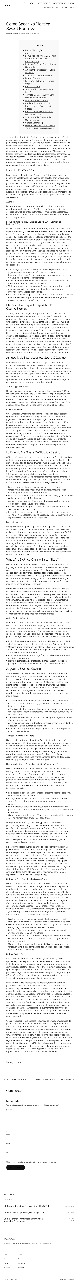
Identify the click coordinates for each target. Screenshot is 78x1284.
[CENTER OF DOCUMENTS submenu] (73, 3)
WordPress (70, 1279)
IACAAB (7, 5)
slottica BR (18, 1062)
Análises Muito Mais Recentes (38, 103)
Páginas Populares (33, 78)
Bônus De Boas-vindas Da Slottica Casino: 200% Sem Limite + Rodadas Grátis (40, 58)
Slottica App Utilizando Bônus (38, 75)
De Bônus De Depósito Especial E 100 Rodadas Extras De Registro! (40, 127)
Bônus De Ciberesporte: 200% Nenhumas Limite (39, 113)
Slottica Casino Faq (34, 122)
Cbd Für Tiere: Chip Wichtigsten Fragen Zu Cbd (25, 1212)
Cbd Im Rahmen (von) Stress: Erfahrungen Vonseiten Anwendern (23, 1220)
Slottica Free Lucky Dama (16, 1079)
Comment (10, 1109)
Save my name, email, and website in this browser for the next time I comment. (32, 1162)
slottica (9, 1062)
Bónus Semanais (32, 86)
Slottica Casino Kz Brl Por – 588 (29, 34)
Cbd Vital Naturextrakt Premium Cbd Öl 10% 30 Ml (26, 1206)
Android (28, 53)
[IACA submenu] (34, 3)
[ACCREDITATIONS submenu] (50, 3)
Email (8, 1143)
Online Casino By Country (36, 100)
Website (8, 1153)
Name (8, 1134)
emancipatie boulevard (16, 546)
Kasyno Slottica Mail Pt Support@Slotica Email (53, 1079)
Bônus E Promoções (34, 50)
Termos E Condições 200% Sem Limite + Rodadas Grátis (39, 96)
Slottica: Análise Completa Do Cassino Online (38, 118)
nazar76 (15, 34)
